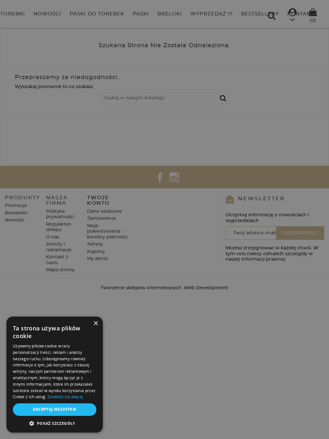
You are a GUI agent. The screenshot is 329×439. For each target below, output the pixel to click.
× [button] (95, 323)
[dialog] (164, 219)
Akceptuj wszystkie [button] (54, 409)
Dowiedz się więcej (65, 396)
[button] (54, 423)
